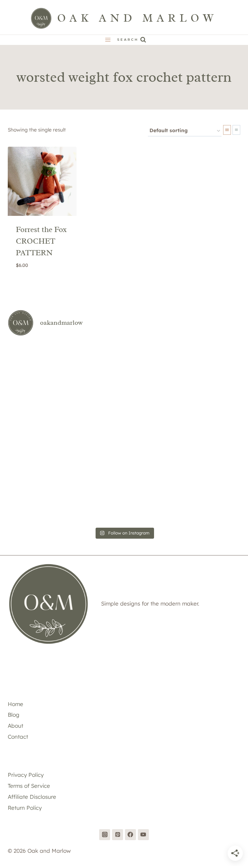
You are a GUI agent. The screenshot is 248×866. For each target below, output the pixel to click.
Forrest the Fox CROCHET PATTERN (41, 241)
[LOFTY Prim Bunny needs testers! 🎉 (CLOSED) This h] (123, 501)
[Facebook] (130, 834)
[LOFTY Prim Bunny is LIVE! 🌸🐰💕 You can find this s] (45, 501)
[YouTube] (143, 834)
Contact (18, 736)
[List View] (236, 130)
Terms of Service (29, 785)
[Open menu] (108, 40)
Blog (13, 714)
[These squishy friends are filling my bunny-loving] (202, 501)
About (15, 725)
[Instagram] (104, 834)
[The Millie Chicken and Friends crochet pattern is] (202, 364)
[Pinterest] (117, 834)
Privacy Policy (26, 774)
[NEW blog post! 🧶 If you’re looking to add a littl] (202, 410)
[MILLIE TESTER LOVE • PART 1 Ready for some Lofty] (123, 364)
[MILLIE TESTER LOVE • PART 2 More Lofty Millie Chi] (45, 364)
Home (15, 704)
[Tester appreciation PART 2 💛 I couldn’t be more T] (123, 456)
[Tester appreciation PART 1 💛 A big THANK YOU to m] (202, 456)
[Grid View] (227, 130)
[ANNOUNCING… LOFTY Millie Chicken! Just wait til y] (45, 456)
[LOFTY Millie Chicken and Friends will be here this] (45, 410)
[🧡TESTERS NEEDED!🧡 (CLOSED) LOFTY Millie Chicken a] (123, 410)
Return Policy (25, 807)
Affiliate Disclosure (32, 796)
